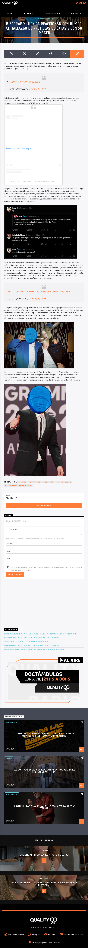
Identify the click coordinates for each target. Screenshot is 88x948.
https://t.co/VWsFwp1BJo (25, 82)
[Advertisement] (44, 606)
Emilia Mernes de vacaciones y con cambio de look (44, 855)
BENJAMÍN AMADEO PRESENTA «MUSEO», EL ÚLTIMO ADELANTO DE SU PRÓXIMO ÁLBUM (31, 645)
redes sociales (25, 485)
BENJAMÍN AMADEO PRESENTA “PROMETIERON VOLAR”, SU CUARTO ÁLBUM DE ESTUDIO (31, 638)
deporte (8, 758)
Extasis (60, 482)
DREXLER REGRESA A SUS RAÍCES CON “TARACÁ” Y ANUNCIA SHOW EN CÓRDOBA (44, 807)
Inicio (10, 14)
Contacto (76, 14)
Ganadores (29, 14)
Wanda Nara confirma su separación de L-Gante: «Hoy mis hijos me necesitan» (44, 884)
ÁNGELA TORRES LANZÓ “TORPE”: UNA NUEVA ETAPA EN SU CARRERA (26, 642)
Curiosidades (40, 19)
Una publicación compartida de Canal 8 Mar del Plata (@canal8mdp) (33, 181)
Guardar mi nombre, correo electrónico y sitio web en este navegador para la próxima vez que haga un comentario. (47, 567)
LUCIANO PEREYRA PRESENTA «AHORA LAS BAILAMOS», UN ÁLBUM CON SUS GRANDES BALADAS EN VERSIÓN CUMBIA (40, 634)
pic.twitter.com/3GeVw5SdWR (53, 291)
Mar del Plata (11, 485)
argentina (22, 482)
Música (50, 19)
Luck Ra (68, 482)
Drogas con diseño (46, 482)
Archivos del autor (44, 505)
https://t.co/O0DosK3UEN (20, 291)
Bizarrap (32, 482)
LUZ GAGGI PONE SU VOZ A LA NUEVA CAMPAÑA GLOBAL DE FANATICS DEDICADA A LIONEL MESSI (34, 649)
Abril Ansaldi (10, 748)
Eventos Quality (11, 722)
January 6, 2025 (37, 89)
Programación (53, 14)
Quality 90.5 (11, 498)
